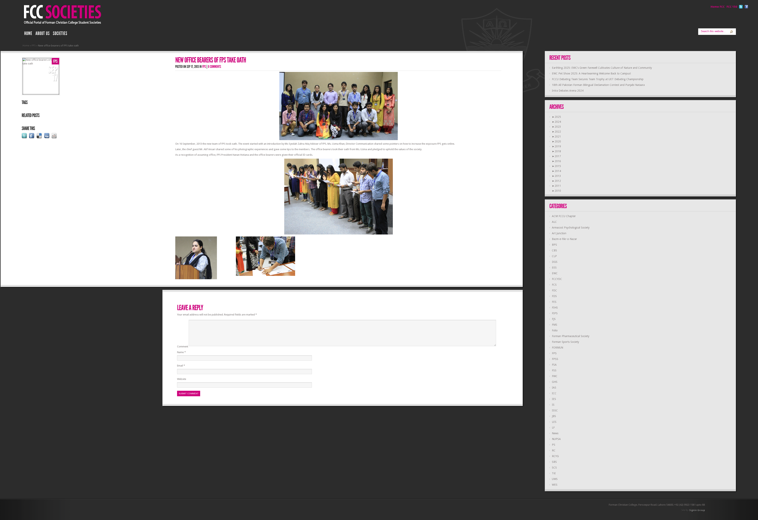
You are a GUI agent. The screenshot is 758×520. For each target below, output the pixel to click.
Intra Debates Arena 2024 (568, 90)
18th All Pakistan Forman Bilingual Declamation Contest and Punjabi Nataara (598, 85)
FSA (554, 364)
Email (181, 365)
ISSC (555, 410)
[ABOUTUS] (42, 34)
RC (553, 450)
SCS (554, 467)
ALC (554, 221)
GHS (554, 381)
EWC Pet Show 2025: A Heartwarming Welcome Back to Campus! (591, 73)
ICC (554, 393)
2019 (556, 146)
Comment (182, 346)
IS (553, 404)
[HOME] (28, 34)
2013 (556, 176)
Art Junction (559, 233)
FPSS (555, 359)
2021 (556, 136)
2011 (556, 185)
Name (181, 352)
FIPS (555, 313)
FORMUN (557, 347)
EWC (555, 273)
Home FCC (718, 6)
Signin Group (697, 510)
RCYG (555, 456)
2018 (556, 151)
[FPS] (55, 61)
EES (554, 267)
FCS (554, 284)
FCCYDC (557, 279)
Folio (555, 330)
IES (554, 399)
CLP (554, 256)
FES (554, 301)
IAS (554, 387)
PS (553, 444)
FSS (554, 370)
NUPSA (556, 439)
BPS (554, 244)
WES (554, 484)
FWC (554, 376)
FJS (554, 319)
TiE (554, 473)
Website (181, 379)
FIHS (555, 307)
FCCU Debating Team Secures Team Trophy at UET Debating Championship (598, 79)
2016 (556, 161)
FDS (554, 296)
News (555, 433)
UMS (555, 479)
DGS (554, 261)
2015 (556, 166)
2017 (556, 156)
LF (553, 427)
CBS (554, 250)
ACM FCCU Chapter (564, 216)
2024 (556, 121)
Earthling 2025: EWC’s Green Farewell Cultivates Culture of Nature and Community (602, 67)
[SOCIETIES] (60, 34)
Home (26, 45)
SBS (554, 461)
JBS (554, 416)
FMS (554, 324)
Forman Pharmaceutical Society (570, 336)
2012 (556, 180)
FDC (554, 290)
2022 (556, 131)
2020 (556, 141)
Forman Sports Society (565, 341)
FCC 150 (732, 6)
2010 (556, 190)
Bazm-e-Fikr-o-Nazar (564, 239)
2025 (556, 116)
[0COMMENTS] (214, 66)
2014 (556, 171)
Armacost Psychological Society (571, 227)
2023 (556, 126)
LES (554, 421)
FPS (34, 45)
